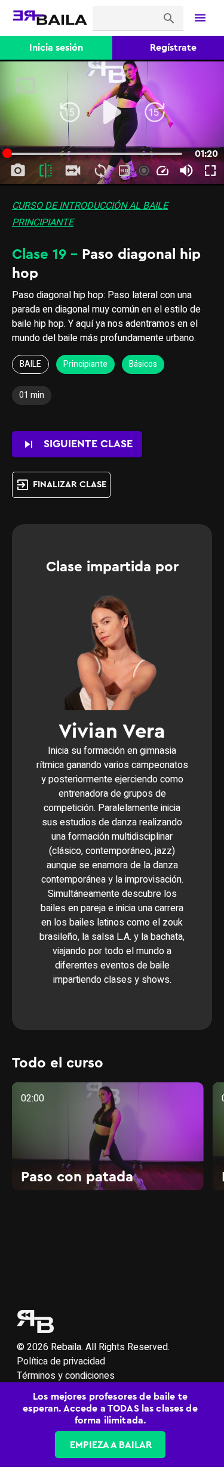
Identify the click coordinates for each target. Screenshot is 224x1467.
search (169, 18)
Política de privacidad (61, 1361)
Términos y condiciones (66, 1376)
